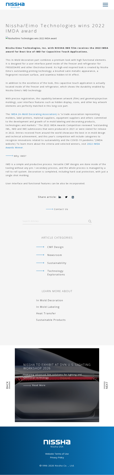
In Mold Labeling (48, 306)
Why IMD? (20, 155)
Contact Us (61, 209)
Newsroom (54, 255)
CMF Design (55, 247)
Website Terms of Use (57, 453)
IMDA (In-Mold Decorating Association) (34, 114)
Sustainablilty (56, 263)
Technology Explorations (56, 272)
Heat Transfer (46, 313)
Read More (39, 385)
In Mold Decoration (49, 300)
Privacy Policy (57, 457)
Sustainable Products (51, 319)
